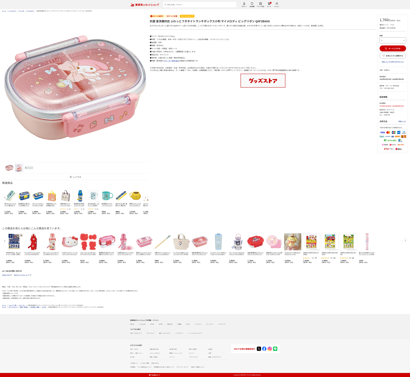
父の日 (152, 324)
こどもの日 (142, 324)
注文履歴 (252, 6)
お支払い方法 (6, 275)
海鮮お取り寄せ (154, 349)
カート (269, 6)
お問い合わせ (155, 363)
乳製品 (210, 349)
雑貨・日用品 (153, 357)
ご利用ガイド (134, 363)
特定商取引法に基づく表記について (164, 367)
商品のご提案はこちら (197, 367)
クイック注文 (260, 6)
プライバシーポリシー (182, 367)
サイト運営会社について (145, 367)
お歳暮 (179, 324)
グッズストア (179, 333)
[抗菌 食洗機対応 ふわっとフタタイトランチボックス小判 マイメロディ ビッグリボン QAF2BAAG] (9, 167)
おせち (188, 324)
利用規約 (132, 367)
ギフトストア (150, 333)
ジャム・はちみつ (155, 353)
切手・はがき (134, 349)
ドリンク (191, 353)
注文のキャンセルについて (21, 275)
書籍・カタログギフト (214, 357)
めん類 (132, 357)
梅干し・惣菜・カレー (136, 353)
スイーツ (171, 357)
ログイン (244, 6)
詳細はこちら (402, 121)
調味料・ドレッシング (175, 353)
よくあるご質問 (144, 363)
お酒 (209, 353)
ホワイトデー (222, 324)
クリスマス (198, 324)
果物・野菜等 (193, 349)
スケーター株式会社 (171, 60)
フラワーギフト (193, 357)
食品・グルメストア (165, 333)
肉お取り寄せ (173, 349)
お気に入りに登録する (394, 55)
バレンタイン (210, 324)
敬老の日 (170, 324)
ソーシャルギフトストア (195, 333)
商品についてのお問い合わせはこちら (393, 61)
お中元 (161, 324)
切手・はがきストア (136, 333)
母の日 (132, 324)
